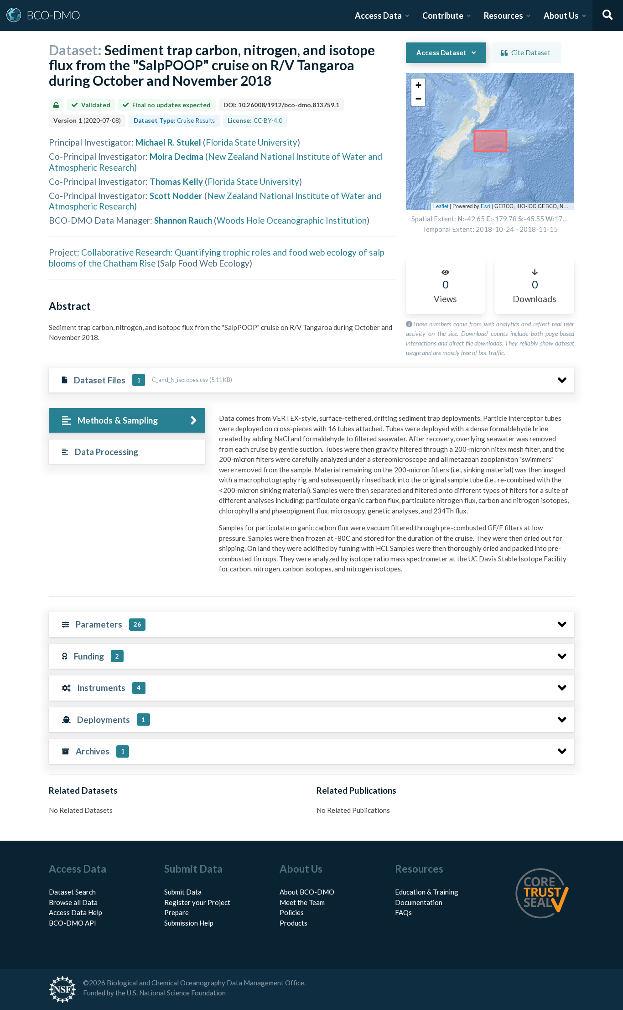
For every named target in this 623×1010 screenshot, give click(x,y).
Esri (485, 205)
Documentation (418, 902)
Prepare (176, 912)
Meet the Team (302, 902)
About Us (561, 15)
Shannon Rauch (183, 220)
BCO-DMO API (72, 923)
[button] (418, 85)
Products (293, 923)
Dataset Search (72, 892)
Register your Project (197, 902)
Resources (503, 15)
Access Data (378, 15)
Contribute (442, 15)
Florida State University (251, 142)
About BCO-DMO (307, 892)
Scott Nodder (176, 195)
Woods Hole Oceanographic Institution (292, 220)
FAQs (403, 912)
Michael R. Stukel (168, 142)
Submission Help (188, 923)
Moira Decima (176, 156)
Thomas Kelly (176, 181)
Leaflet (440, 205)
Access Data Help (75, 912)
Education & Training (426, 892)
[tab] (127, 420)
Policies (292, 912)
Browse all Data (73, 902)
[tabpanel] (394, 497)
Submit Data (183, 892)
